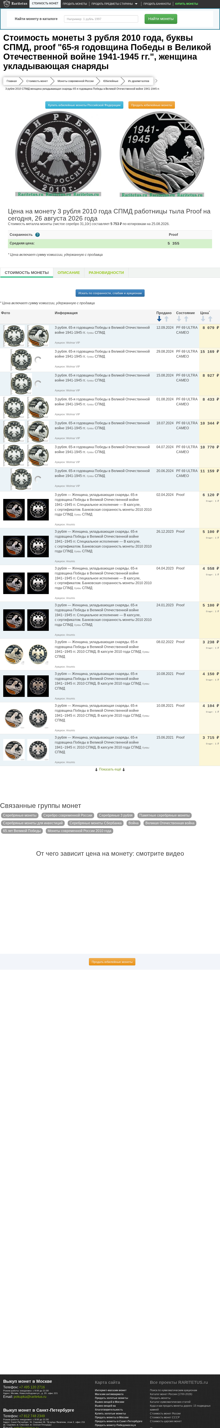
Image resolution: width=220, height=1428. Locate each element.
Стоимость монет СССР (165, 1417)
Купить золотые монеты (110, 1413)
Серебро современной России (67, 815)
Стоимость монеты (27, 272)
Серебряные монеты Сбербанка (96, 823)
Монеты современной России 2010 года (79, 831)
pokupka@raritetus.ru (30, 1397)
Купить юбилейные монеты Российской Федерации (84, 105)
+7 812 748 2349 (32, 1416)
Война (133, 823)
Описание (69, 272)
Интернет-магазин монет (111, 1390)
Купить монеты (186, 3)
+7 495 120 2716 (32, 1387)
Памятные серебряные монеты (164, 815)
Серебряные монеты (20, 815)
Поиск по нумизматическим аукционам (173, 1390)
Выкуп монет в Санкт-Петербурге (38, 1410)
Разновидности (106, 272)
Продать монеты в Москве (112, 1417)
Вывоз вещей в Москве (109, 1401)
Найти (161, 19)
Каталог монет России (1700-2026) (171, 1394)
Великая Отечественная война (169, 823)
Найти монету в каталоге (36, 19)
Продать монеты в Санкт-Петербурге (118, 1421)
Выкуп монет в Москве (27, 1381)
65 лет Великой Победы (22, 831)
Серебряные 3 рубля (116, 815)
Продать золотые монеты (111, 1398)
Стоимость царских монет (166, 1421)
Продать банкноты (157, 3)
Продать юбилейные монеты (151, 105)
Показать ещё (110, 769)
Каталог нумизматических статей (170, 1401)
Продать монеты (75, 3)
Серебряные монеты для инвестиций (33, 823)
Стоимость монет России (165, 1413)
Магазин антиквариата (109, 1394)
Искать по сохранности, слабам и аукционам (110, 293)
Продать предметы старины (112, 3)
